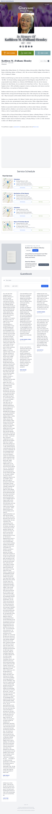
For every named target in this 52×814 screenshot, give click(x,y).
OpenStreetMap (27, 810)
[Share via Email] (29, 46)
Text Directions (22, 187)
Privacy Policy (22, 808)
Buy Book (35, 250)
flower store (36, 126)
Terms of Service (29, 808)
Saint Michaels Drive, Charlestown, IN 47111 (25, 227)
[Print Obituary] (31, 46)
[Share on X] (23, 46)
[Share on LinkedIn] (26, 46)
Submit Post (44, 286)
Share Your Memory (44, 264)
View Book (28, 250)
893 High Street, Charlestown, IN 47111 (24, 185)
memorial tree (17, 126)
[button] (7, 182)
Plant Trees (41, 187)
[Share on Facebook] (20, 46)
